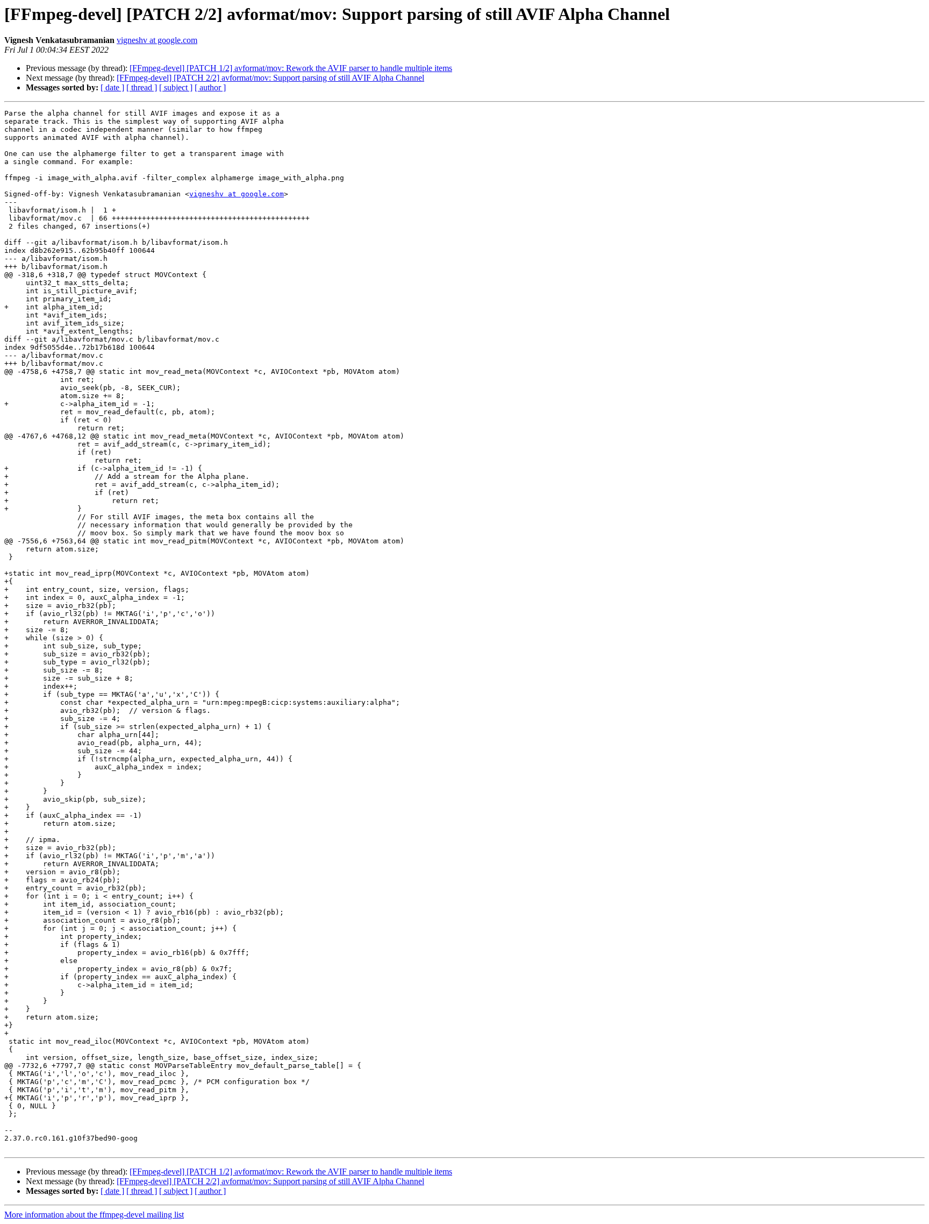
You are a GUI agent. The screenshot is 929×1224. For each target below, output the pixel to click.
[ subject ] (175, 87)
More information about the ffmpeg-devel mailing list (94, 1214)
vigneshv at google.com (157, 40)
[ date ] (112, 87)
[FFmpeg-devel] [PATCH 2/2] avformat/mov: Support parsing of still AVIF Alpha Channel (270, 77)
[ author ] (210, 87)
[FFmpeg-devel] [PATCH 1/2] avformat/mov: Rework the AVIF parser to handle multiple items (291, 68)
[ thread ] (141, 87)
